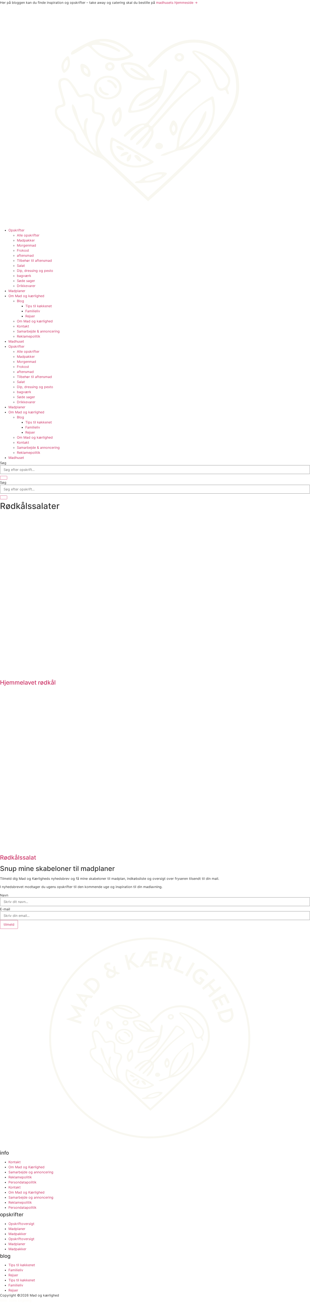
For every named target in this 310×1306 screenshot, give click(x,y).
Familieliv (32, 311)
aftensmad (25, 255)
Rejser (30, 316)
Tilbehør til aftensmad (34, 260)
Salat (21, 265)
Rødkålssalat (18, 857)
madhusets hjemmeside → (177, 2)
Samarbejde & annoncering (38, 331)
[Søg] (3, 478)
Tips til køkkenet (38, 306)
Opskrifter (16, 230)
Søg (3, 463)
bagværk (24, 276)
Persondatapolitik (22, 1182)
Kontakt (23, 326)
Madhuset (16, 341)
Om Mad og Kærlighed (26, 1167)
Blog (20, 301)
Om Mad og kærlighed (26, 296)
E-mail (5, 909)
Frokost (23, 250)
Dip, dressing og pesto (35, 270)
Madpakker (26, 240)
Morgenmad (26, 245)
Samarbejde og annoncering (30, 1172)
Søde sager (26, 281)
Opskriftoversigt (21, 1224)
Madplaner (16, 291)
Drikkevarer (26, 286)
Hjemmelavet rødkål (28, 682)
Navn (4, 895)
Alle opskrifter (28, 235)
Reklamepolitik (28, 336)
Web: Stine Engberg (15, 1300)
